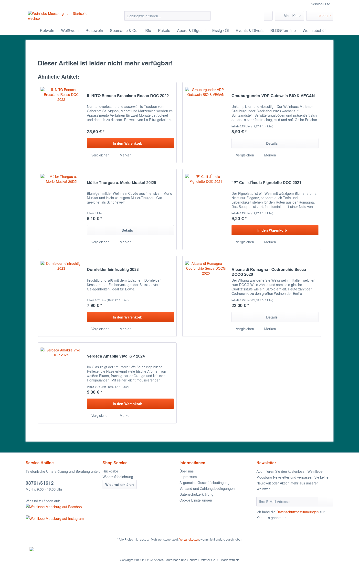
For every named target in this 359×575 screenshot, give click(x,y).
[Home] (30, 30)
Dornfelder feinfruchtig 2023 (113, 269)
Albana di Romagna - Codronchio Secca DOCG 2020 (269, 272)
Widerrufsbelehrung (118, 476)
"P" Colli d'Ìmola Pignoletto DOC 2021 (266, 182)
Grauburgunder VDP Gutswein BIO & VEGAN (273, 95)
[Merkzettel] (268, 16)
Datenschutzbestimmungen (297, 511)
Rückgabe (110, 471)
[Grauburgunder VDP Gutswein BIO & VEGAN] (206, 122)
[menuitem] (167, 18)
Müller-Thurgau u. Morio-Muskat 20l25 (121, 182)
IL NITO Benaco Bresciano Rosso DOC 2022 (128, 95)
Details (272, 143)
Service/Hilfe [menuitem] (320, 3)
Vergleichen (99, 155)
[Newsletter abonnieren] (325, 501)
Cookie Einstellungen (196, 500)
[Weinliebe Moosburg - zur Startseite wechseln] (65, 17)
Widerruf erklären (119, 484)
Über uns (187, 471)
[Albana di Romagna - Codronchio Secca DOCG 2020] (206, 296)
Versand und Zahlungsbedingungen (207, 488)
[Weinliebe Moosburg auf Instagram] (63, 518)
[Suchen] (206, 16)
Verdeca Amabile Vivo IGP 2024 (116, 356)
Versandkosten (189, 539)
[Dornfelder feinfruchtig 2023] (61, 296)
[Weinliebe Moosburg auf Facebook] (63, 507)
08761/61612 (40, 483)
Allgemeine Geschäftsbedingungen (206, 482)
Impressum (188, 476)
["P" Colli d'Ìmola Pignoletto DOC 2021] (206, 209)
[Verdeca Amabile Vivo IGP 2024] (61, 383)
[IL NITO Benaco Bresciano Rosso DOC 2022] (61, 122)
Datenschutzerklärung (196, 494)
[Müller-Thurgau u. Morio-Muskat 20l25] (61, 209)
